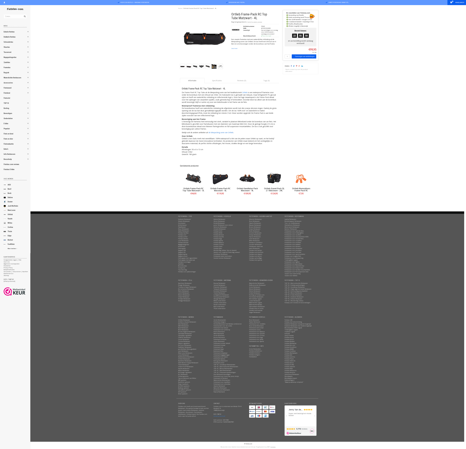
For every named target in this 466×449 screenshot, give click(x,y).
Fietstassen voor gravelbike (293, 264)
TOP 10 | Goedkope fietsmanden (224, 365)
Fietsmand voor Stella (256, 339)
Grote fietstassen (254, 287)
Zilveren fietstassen (255, 219)
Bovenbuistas (182, 266)
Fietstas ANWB (289, 349)
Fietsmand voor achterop (222, 330)
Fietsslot (7, 98)
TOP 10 (6, 103)
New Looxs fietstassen (185, 353)
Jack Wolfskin (13, 206)
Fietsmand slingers (220, 322)
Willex (10, 223)
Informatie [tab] (192, 80)
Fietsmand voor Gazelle (257, 333)
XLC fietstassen (183, 374)
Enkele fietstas (9, 32)
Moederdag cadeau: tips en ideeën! (225, 250)
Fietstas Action (289, 339)
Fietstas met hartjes (255, 250)
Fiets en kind (8, 134)
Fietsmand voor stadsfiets (222, 382)
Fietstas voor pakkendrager (187, 272)
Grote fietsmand (219, 335)
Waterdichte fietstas (255, 304)
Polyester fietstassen (220, 287)
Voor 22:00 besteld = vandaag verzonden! (134, 2)
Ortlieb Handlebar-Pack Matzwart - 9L (247, 189)
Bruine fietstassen (255, 227)
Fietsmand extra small (256, 328)
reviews (272, 447)
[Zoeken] (24, 15)
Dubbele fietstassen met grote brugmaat (298, 324)
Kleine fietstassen (254, 291)
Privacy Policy (8, 268)
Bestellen (193, 199)
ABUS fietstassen (183, 326)
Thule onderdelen (219, 308)
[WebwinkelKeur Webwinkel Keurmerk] (19, 291)
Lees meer (234, 48)
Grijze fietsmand (219, 341)
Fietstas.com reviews (11, 164)
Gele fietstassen (254, 239)
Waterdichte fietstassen (12, 78)
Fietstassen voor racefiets (293, 235)
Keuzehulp (8, 159)
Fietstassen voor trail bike (293, 252)
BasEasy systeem (183, 388)
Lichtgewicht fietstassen (221, 295)
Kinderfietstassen (219, 223)
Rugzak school (182, 256)
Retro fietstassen (183, 291)
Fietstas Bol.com (290, 345)
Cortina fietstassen (184, 341)
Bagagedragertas (10, 57)
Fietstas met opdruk (255, 260)
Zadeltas (7, 62)
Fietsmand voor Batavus (257, 332)
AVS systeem (182, 392)
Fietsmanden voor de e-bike (223, 326)
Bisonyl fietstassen (219, 283)
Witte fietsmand (219, 333)
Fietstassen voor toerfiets (293, 242)
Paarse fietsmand (219, 392)
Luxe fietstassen (183, 240)
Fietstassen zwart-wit (256, 246)
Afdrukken (289, 71)
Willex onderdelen (220, 301)
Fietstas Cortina (219, 244)
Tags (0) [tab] (266, 80)
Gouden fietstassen (255, 244)
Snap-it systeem (183, 384)
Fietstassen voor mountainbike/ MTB (296, 237)
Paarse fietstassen (255, 237)
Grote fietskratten (255, 349)
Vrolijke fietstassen (184, 299)
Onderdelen (8, 118)
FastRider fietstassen (184, 347)
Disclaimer (7, 266)
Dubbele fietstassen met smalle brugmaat (298, 326)
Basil (9, 189)
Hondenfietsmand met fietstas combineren (228, 324)
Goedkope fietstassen (221, 254)
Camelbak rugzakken (185, 335)
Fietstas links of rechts (256, 308)
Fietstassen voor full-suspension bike (296, 272)
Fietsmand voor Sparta (256, 341)
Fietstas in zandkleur (255, 242)
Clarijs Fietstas (289, 335)
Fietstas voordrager (184, 262)
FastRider (11, 244)
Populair (7, 129)
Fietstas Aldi (288, 355)
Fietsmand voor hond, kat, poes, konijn (226, 376)
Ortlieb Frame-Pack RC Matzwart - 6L (220, 189)
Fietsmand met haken (221, 357)
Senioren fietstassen (220, 227)
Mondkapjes (288, 376)
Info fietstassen (9, 154)
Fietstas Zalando (290, 366)
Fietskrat (7, 93)
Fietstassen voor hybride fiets (294, 231)
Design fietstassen (184, 285)
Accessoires (8, 83)
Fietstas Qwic (218, 248)
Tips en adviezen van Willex (187, 378)
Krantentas (181, 246)
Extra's (6, 149)
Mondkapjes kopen (291, 378)
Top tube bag (182, 270)
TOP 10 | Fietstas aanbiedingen (295, 285)
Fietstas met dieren (255, 256)
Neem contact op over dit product (297, 69)
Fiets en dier (8, 139)
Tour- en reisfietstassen (292, 223)
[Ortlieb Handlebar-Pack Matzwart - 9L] (247, 178)
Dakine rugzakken (184, 343)
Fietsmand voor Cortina (256, 335)
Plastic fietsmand (254, 322)
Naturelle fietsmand (220, 388)
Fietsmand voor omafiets (257, 324)
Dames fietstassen (219, 219)
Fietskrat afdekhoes (255, 351)
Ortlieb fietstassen (184, 320)
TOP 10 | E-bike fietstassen (293, 295)
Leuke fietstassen (254, 301)
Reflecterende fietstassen (257, 285)
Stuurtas (7, 47)
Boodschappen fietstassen (293, 221)
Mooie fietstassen (254, 289)
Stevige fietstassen (219, 299)
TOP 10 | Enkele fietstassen (293, 299)
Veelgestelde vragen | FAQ (12, 260)
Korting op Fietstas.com (256, 295)
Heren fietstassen (219, 221)
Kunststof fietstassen (220, 291)
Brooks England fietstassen (186, 332)
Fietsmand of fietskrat (221, 378)
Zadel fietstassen (183, 231)
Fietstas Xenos (289, 363)
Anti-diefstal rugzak (255, 299)
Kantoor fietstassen (291, 229)
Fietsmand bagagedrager (222, 355)
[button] (28, 32)
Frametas (7, 67)
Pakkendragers (289, 380)
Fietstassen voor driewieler (293, 248)
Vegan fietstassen (254, 312)
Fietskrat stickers (254, 353)
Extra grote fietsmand (221, 361)
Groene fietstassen (255, 233)
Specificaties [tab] (217, 80)
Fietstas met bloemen (256, 252)
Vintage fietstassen (184, 301)
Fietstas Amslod (219, 235)
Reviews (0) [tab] (241, 80)
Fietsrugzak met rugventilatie (187, 258)
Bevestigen (8, 113)
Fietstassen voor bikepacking (294, 258)
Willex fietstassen (183, 370)
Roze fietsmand (254, 320)
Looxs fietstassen (183, 355)
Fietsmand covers (255, 330)
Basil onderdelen (219, 306)
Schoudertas (8, 42)
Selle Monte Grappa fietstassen (188, 363)
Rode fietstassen (254, 231)
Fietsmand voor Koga (256, 337)
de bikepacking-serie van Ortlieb (220, 132)
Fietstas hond (218, 231)
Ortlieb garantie (183, 376)
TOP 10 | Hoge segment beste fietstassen (298, 289)
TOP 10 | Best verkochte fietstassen (296, 283)
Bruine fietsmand (219, 337)
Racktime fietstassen (184, 361)
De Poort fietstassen (184, 345)
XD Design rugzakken (185, 372)
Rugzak (6, 73)
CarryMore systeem (184, 390)
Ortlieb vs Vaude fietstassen (187, 322)
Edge (9, 236)
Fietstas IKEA (289, 368)
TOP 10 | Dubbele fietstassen (294, 297)
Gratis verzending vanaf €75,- (338, 2)
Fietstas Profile (289, 365)
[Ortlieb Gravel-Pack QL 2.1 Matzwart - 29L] (274, 178)
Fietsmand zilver (219, 363)
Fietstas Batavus (219, 242)
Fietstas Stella (218, 233)
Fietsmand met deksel (221, 328)
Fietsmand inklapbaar (221, 353)
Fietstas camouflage (255, 258)
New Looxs (11, 210)
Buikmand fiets (218, 351)
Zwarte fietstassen (255, 223)
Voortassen (181, 223)
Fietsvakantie (9, 144)
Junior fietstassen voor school (223, 225)
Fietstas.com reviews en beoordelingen (297, 302)
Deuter (10, 202)
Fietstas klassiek (183, 242)
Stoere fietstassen (184, 295)
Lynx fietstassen (183, 351)
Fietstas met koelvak (255, 310)
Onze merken (8, 179)
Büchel (10, 240)
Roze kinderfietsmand (256, 326)
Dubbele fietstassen (184, 219)
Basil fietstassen (183, 328)
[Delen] (291, 66)
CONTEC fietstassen (184, 337)
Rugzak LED (182, 252)
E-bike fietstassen (254, 293)
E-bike (6, 124)
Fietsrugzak (182, 248)
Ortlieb (10, 214)
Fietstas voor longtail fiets (293, 256)
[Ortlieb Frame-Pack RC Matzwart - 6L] (220, 178)
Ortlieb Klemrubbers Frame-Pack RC (301, 189)
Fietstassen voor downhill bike (294, 266)
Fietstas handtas (183, 233)
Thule (10, 231)
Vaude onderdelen (220, 304)
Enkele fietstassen (184, 221)
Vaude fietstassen (183, 368)
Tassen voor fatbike (291, 275)
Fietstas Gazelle (219, 237)
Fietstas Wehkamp (290, 343)
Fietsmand (7, 88)
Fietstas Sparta (218, 240)
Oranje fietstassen (255, 235)
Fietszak (287, 333)
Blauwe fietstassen (255, 225)
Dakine (10, 197)
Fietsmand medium (220, 339)
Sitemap (6, 275)
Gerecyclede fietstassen (221, 297)
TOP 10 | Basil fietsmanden (222, 370)
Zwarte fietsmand (219, 386)
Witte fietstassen (254, 240)
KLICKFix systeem (183, 386)
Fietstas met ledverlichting (293, 322)
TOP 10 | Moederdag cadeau (294, 301)
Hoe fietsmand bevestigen (222, 374)
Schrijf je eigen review (254, 22)
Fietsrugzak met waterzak (186, 260)
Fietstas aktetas (183, 239)
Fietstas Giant (218, 246)
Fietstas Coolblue (290, 351)
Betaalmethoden (9, 269)
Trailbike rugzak (290, 332)
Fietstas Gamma (290, 357)
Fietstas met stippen (255, 254)
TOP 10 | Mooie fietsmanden (223, 368)
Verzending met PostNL (237, 2)
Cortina (10, 227)
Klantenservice (8, 273)
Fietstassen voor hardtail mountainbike (297, 270)
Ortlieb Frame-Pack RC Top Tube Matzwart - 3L (193, 189)
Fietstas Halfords (290, 361)
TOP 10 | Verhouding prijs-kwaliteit (296, 291)
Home (180, 8)
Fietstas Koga (218, 239)
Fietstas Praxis (289, 359)
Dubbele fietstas (10, 37)
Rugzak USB (182, 250)
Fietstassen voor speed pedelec (295, 254)
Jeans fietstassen (254, 248)
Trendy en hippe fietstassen (187, 287)
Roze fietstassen (254, 221)
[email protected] (9, 281)
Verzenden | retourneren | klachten (16, 271)
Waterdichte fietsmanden (222, 380)
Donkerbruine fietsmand (222, 390)
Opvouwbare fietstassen (257, 306)
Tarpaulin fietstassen (220, 289)
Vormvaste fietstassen (256, 297)
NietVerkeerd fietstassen (186, 357)
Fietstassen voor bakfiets (292, 244)
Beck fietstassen (183, 330)
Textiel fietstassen (219, 293)
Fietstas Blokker (290, 341)
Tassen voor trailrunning (292, 273)
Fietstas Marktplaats (291, 353)
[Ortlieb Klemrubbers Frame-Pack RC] (301, 178)
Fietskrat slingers (254, 355)
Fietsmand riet (218, 347)
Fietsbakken (253, 357)
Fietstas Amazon (290, 372)
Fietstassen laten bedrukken (223, 256)
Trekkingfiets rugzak (291, 260)
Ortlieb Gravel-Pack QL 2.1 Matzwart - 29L (274, 189)
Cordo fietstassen (183, 339)
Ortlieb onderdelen (220, 302)
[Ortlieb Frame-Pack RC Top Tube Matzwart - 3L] (193, 178)
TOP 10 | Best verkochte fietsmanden (226, 366)
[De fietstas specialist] (15, 9)
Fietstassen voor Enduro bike (294, 268)
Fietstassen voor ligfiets (292, 262)
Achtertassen (182, 225)
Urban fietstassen (183, 297)
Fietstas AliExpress (290, 370)
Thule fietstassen (183, 365)
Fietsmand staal (219, 349)
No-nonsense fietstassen (186, 289)
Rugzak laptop (182, 254)
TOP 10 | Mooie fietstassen (293, 293)
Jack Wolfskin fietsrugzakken (187, 349)
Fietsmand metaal (219, 345)
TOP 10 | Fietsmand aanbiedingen (225, 372)
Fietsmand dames (219, 359)
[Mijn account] (4, 2)
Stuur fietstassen (183, 229)
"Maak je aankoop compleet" (294, 382)
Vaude (10, 219)
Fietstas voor (182, 235)
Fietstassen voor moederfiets (294, 239)
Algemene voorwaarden (11, 264)
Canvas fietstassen (219, 285)
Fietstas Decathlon (290, 347)
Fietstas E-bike (9, 169)
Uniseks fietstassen (220, 229)
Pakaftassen (182, 227)
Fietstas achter (183, 237)
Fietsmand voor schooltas (222, 384)
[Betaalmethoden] (252, 407)
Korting (6, 108)
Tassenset (7, 52)
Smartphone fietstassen (292, 225)
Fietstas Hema (289, 337)
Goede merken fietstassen (222, 258)
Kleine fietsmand (219, 332)
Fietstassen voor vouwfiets (293, 240)
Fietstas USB (288, 320)
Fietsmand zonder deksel (222, 343)
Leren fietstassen (183, 293)
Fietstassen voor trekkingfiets (294, 233)
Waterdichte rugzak (255, 302)
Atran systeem (182, 394)
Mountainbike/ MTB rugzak (293, 328)
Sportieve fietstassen (185, 283)
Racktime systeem (184, 382)
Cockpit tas (181, 268)
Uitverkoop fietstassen (292, 374)
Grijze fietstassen (254, 229)
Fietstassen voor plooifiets (293, 250)
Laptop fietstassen (290, 219)
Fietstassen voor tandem (293, 246)
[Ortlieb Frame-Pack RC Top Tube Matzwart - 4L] (205, 38)
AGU (9, 185)
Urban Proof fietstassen (185, 366)
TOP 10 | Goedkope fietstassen (295, 287)
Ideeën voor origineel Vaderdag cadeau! (227, 252)
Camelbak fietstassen (185, 333)
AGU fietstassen (183, 324)
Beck (9, 193)
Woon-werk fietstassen (292, 227)
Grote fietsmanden (220, 320)
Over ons (7, 262)
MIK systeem (182, 380)
